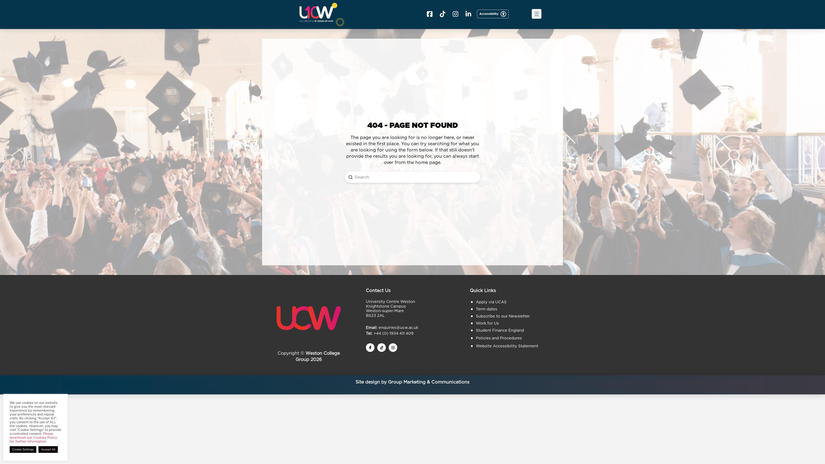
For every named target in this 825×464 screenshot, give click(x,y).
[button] (536, 14)
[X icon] (442, 14)
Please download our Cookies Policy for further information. (33, 437)
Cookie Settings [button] (23, 449)
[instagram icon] (393, 347)
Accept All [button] (48, 449)
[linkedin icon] (468, 14)
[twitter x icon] (381, 347)
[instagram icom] (455, 14)
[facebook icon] (429, 14)
